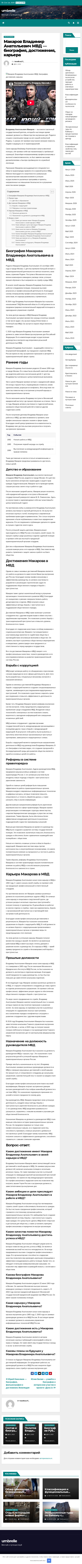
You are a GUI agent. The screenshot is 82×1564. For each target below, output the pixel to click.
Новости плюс (71, 392)
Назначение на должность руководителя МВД (28, 215)
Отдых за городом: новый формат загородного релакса (71, 116)
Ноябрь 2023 (70, 299)
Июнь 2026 (69, 181)
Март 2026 (69, 198)
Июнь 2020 (69, 327)
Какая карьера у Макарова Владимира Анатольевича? (33, 236)
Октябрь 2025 (70, 220)
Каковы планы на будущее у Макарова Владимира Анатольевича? (32, 244)
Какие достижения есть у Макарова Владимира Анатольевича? (31, 239)
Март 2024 (69, 276)
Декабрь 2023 (70, 293)
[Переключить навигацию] (78, 23)
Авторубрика (70, 360)
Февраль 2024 (71, 282)
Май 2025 (69, 231)
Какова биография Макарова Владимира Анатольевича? (34, 234)
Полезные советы (11, 1509)
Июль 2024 (69, 254)
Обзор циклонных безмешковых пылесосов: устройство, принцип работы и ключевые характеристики (71, 80)
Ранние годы (13, 198)
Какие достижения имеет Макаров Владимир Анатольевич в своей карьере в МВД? (30, 222)
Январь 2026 (70, 209)
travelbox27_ (19, 61)
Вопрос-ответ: (14, 218)
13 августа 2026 (13, 1495)
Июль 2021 (69, 321)
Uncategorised (9, 36)
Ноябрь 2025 (70, 214)
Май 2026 (69, 186)
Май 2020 (69, 332)
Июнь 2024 (69, 259)
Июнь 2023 (69, 310)
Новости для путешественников (71, 383)
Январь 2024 (70, 287)
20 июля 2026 (51, 1519)
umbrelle (8, 11)
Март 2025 (69, 237)
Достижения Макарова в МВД (19, 203)
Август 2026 (70, 170)
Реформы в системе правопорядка (24, 208)
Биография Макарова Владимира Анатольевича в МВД (29, 195)
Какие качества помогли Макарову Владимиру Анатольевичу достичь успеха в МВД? (31, 230)
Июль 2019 (69, 338)
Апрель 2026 (70, 192)
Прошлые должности (19, 213)
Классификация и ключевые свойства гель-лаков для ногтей (71, 148)
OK (49, 1560)
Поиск (68, 35)
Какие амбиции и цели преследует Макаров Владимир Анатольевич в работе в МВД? (33, 226)
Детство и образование (20, 200)
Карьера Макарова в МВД (18, 211)
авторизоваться (46, 1458)
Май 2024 (69, 265)
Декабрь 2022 (70, 316)
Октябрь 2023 (70, 304)
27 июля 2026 (12, 1519)
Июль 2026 (69, 175)
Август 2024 (70, 248)
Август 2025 (70, 226)
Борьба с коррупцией (19, 206)
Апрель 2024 (70, 271)
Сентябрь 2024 (71, 243)
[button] (69, 23)
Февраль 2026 (71, 203)
